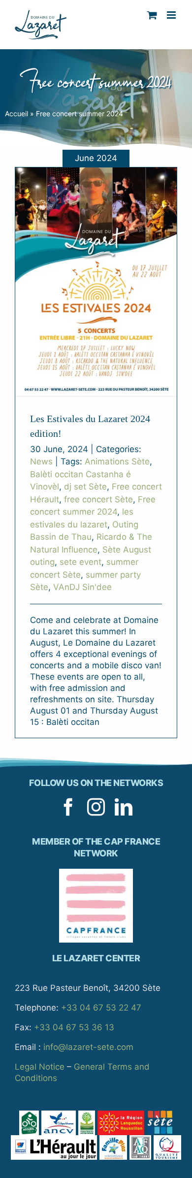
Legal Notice (39, 1067)
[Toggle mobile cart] (152, 15)
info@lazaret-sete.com (88, 1047)
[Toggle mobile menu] (172, 15)
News (41, 461)
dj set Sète (85, 486)
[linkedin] (123, 807)
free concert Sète (98, 499)
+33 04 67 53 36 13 (74, 1027)
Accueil (16, 113)
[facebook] (68, 807)
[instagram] (96, 807)
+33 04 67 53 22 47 (101, 1008)
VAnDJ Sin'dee (82, 587)
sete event (80, 562)
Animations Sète (117, 461)
